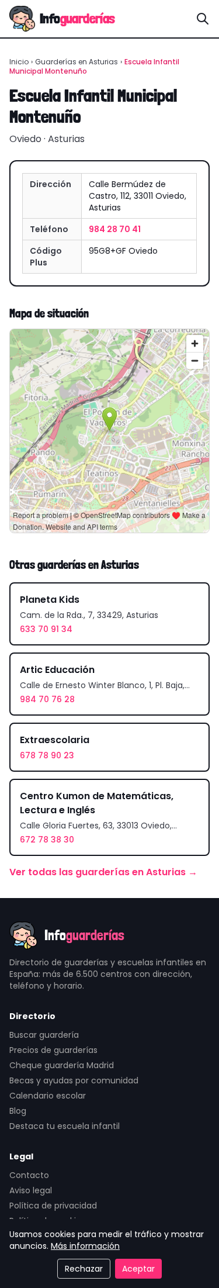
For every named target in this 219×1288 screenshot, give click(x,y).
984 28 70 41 (115, 229)
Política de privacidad (53, 1205)
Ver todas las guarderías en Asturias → (103, 872)
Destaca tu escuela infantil (64, 1126)
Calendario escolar (47, 1095)
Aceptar (138, 1269)
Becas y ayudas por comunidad (73, 1080)
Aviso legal (30, 1190)
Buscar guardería (44, 1035)
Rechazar (84, 1269)
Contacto (29, 1175)
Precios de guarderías (53, 1050)
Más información (85, 1246)
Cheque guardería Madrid (61, 1065)
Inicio (19, 62)
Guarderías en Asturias (76, 62)
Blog (17, 1111)
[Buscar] (203, 19)
